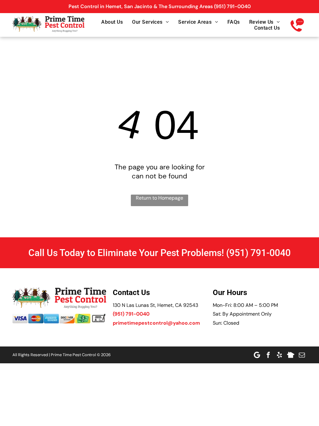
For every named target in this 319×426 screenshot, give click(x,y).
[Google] (257, 355)
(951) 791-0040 (232, 6)
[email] (302, 355)
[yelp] (279, 355)
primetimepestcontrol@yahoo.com (156, 323)
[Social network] (290, 355)
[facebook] (268, 355)
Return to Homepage (159, 198)
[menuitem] (107, 22)
